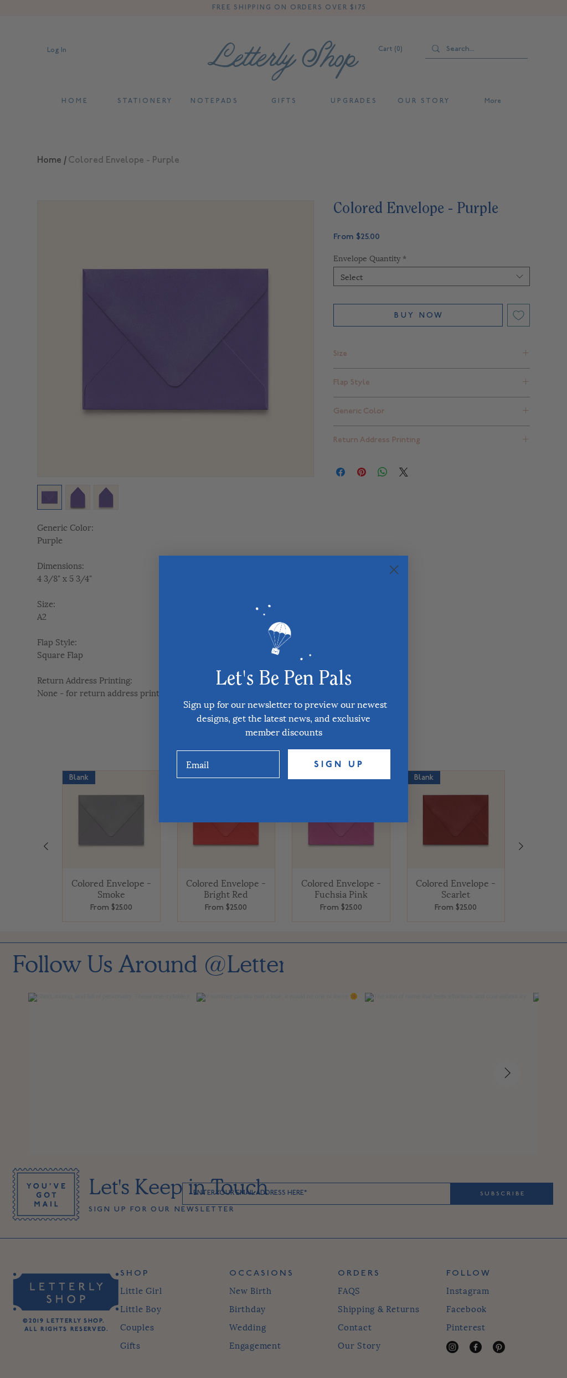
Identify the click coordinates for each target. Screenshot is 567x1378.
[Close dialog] (394, 569)
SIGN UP (339, 764)
